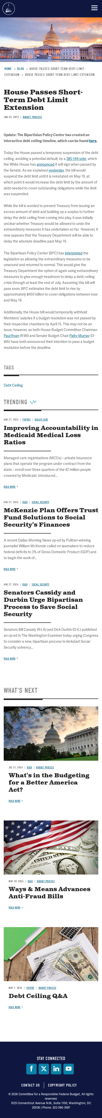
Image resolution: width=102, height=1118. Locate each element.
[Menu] (94, 7)
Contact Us (30, 1085)
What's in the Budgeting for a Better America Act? (49, 783)
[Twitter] (44, 1069)
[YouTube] (68, 1069)
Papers (30, 988)
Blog (29, 767)
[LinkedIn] (56, 1069)
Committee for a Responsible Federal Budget (8, 8)
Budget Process (45, 767)
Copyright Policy (62, 1085)
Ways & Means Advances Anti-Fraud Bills (49, 893)
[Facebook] (31, 1069)
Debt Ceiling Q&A (38, 996)
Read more (10, 658)
